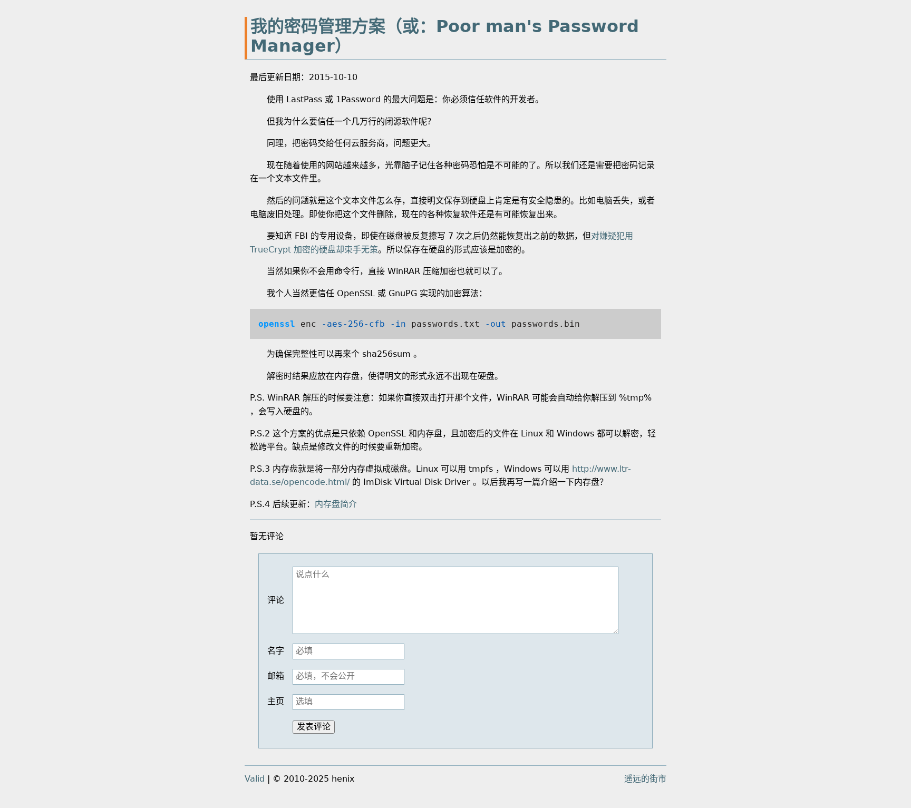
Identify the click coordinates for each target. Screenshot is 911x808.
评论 (275, 600)
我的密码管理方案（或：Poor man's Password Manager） (444, 36)
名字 (275, 651)
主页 (275, 701)
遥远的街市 (645, 779)
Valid (255, 779)
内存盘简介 (336, 504)
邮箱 (275, 676)
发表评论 (314, 727)
